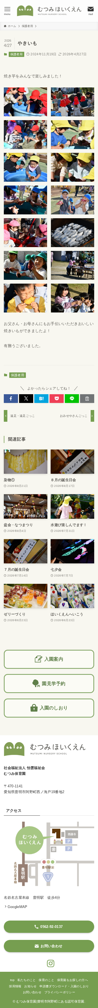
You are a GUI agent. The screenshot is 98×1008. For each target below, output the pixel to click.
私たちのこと (26, 980)
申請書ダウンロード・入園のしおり (64, 986)
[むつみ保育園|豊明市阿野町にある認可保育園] (49, 11)
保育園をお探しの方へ (72, 980)
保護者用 (16, 54)
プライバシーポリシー (59, 992)
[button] (11, 398)
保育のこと (46, 980)
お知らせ (30, 986)
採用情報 (15, 986)
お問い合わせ (32, 992)
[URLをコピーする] (87, 398)
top (12, 980)
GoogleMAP (17, 907)
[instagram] (49, 962)
